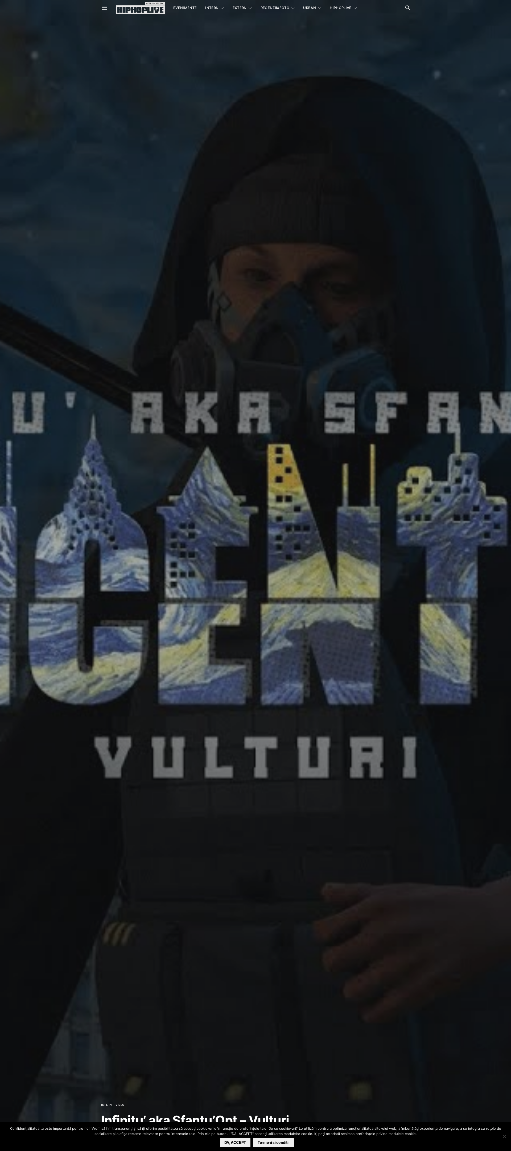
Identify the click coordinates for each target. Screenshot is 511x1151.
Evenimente (185, 8)
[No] (504, 1136)
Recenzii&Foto (275, 8)
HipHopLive (340, 8)
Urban (309, 8)
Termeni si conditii (273, 1142)
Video (120, 1104)
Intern (212, 8)
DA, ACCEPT (235, 1142)
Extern (240, 8)
